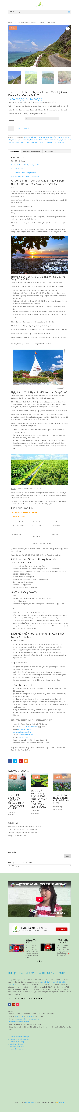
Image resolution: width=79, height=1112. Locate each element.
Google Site (30, 998)
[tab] (14, 151)
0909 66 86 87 (33, 727)
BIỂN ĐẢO (27, 137)
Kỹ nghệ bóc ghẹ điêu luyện (17, 836)
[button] (37, 961)
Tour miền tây (59, 142)
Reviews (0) (49, 151)
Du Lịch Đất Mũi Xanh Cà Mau (34, 928)
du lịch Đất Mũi (59, 982)
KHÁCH (11, 120)
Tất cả (14, 22)
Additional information (31, 151)
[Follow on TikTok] (17, 1004)
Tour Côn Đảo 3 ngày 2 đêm (43, 142)
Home (10, 22)
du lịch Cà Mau (46, 982)
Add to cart (23, 128)
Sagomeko (62, 1102)
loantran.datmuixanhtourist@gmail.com (27, 1019)
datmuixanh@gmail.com (25, 729)
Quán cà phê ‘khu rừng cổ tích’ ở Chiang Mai (22, 829)
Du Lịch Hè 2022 (43, 137)
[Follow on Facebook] (9, 1004)
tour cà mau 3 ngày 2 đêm (58, 140)
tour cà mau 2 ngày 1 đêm (39, 140)
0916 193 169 (22, 727)
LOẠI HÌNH (60, 137)
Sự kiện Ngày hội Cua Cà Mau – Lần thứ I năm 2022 (25, 826)
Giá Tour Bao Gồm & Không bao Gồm (24, 173)
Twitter (10, 998)
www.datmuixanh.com (26, 735)
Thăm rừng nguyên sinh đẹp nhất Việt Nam (22, 832)
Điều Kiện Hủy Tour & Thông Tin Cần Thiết (25, 177)
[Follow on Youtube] (13, 1004)
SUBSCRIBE (61, 929)
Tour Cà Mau (25, 140)
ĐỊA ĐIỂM (53, 137)
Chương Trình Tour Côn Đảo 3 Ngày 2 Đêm (25, 165)
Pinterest (39, 998)
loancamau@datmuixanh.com (22, 732)
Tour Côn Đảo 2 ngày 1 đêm (24, 142)
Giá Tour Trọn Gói (17, 169)
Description (14, 151)
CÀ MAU (34, 137)
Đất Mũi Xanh (23, 737)
